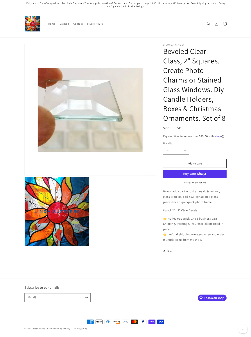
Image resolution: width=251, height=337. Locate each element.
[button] (209, 24)
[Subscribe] (86, 297)
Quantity (167, 143)
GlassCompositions (41, 328)
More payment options (195, 182)
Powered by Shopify (60, 328)
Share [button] (170, 251)
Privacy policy (80, 328)
